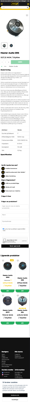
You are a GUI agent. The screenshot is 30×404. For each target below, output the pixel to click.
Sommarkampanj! (7, 365)
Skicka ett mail (10, 187)
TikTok (5, 376)
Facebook (7, 372)
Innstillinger (15, 399)
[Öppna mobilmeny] (2, 4)
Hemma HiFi (5, 359)
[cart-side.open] (28, 4)
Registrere (18, 356)
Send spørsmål (15, 246)
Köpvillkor (17, 374)
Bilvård (4, 361)
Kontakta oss (18, 372)
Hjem (3, 354)
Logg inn (17, 354)
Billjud (3, 356)
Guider (4, 363)
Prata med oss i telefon (12, 191)
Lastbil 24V (5, 358)
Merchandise (5, 366)
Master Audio (13, 66)
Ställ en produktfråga (12, 183)
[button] (27, 15)
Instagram (6, 374)
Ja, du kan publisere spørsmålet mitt (14, 229)
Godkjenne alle (15, 395)
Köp (7, 291)
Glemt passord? (19, 358)
